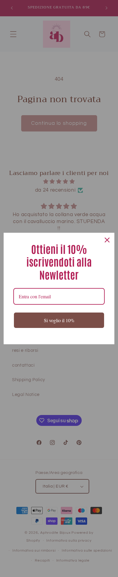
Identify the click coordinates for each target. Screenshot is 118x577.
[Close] (107, 240)
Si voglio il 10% (59, 320)
